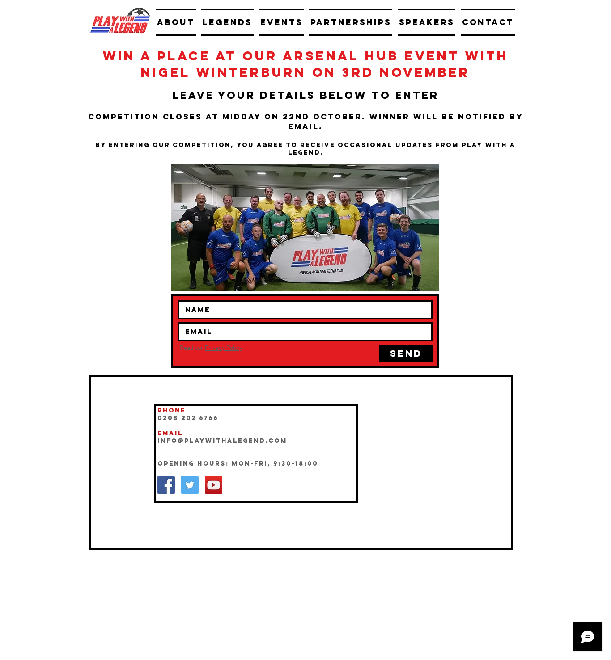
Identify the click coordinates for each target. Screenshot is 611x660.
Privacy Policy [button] (223, 348)
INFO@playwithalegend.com (222, 441)
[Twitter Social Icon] (190, 485)
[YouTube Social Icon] (213, 485)
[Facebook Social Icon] (166, 485)
